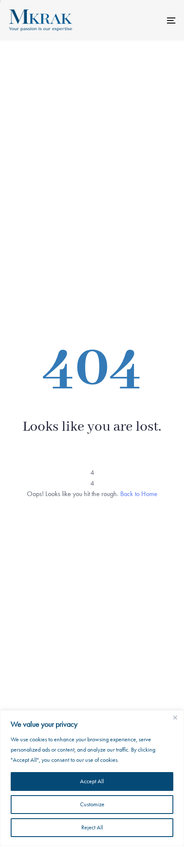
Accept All (92, 781)
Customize (92, 804)
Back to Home (138, 494)
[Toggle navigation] (147, 20)
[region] (92, 778)
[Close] (175, 717)
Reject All (92, 827)
